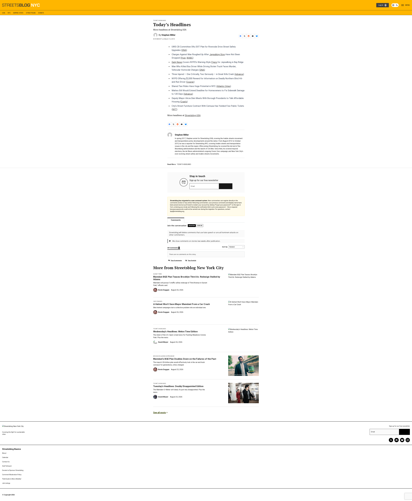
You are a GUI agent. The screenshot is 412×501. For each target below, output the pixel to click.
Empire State (18, 13)
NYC (9, 13)
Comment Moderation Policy (11, 474)
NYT (174, 109)
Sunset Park (157, 274)
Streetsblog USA (193, 115)
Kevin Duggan (163, 290)
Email (193, 186)
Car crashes (157, 301)
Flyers (214, 62)
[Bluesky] (402, 440)
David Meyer (163, 342)
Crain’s (184, 101)
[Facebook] (396, 440)
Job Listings (6, 483)
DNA (184, 50)
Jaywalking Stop (217, 54)
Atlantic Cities (223, 86)
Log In (380, 5)
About (4, 453)
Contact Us (6, 462)
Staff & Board (6, 466)
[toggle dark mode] (395, 5)
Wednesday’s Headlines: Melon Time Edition (175, 331)
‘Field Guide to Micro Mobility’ (11, 479)
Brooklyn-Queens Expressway (163, 356)
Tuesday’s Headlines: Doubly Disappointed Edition (178, 386)
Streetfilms (31, 13)
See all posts (159, 412)
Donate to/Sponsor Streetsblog (12, 470)
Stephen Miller (168, 35)
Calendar (5, 457)
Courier (190, 82)
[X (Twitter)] (391, 440)
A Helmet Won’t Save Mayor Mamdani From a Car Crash (181, 304)
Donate (41, 13)
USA (3, 13)
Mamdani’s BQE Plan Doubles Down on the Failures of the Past (184, 359)
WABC (190, 58)
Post (183, 58)
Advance (239, 74)
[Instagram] (408, 440)
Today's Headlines (159, 20)
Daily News (177, 62)
